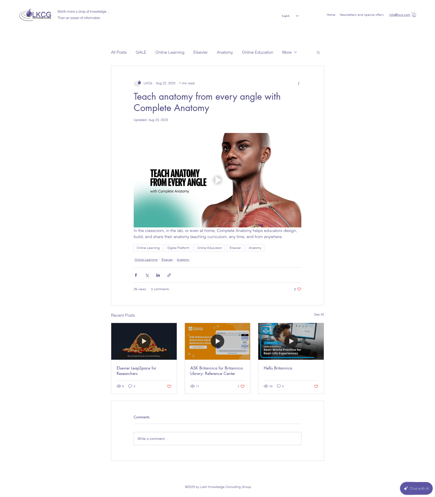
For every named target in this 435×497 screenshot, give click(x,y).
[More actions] (298, 83)
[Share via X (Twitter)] (147, 275)
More (287, 52)
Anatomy (225, 52)
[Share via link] (169, 275)
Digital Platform (178, 248)
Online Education (257, 52)
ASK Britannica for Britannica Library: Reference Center (216, 370)
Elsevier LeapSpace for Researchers (136, 370)
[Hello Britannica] (291, 341)
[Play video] (217, 180)
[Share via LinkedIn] (158, 275)
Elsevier (200, 52)
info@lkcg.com (399, 15)
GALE (141, 52)
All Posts (119, 52)
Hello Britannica (278, 368)
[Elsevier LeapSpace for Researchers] (144, 341)
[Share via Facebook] (136, 275)
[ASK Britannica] (217, 341)
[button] (414, 14)
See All (319, 314)
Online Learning (169, 52)
